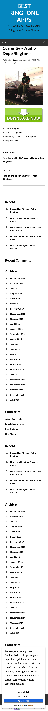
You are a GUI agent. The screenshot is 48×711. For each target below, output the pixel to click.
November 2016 (17, 314)
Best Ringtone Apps (24, 13)
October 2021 (16, 283)
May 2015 (14, 354)
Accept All (23, 701)
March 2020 (15, 303)
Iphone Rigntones (13, 136)
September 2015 (17, 334)
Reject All (23, 696)
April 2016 (15, 324)
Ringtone (32, 136)
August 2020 (16, 293)
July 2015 (14, 344)
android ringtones (13, 128)
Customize (23, 692)
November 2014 (17, 384)
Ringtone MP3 (11, 140)
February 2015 (17, 369)
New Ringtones (14, 63)
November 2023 (17, 278)
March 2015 (15, 364)
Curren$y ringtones (13, 132)
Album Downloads (13, 419)
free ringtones (11, 429)
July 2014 (14, 400)
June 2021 (15, 288)
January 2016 (16, 329)
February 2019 (17, 308)
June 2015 (15, 349)
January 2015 (16, 374)
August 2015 (16, 339)
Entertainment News (14, 424)
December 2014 (17, 379)
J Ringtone (16, 60)
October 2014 (16, 389)
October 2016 (16, 319)
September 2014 (17, 395)
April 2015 (15, 359)
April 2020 (15, 298)
